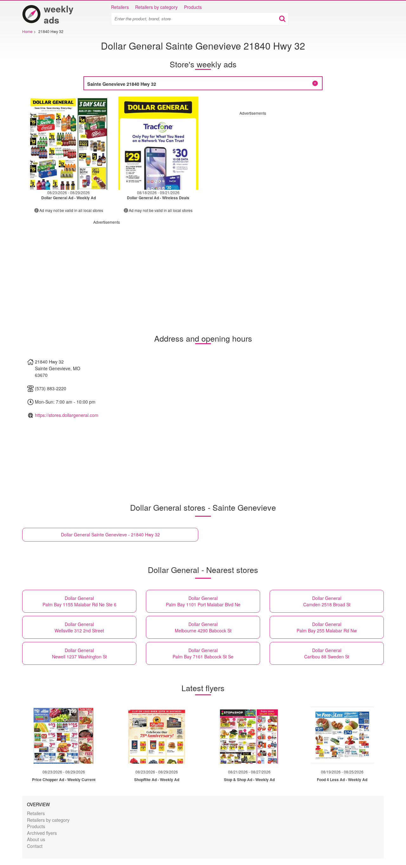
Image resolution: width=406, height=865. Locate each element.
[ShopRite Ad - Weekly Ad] (156, 735)
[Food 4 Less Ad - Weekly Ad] (342, 735)
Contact (35, 845)
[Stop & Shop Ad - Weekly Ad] (249, 735)
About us (36, 839)
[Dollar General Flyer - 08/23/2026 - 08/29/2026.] (69, 143)
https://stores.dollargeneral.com (66, 415)
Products (193, 7)
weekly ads (59, 14)
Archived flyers (42, 832)
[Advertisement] (292, 160)
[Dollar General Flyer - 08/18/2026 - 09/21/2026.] (158, 143)
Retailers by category (156, 7)
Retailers (120, 7)
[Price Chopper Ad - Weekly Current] (63, 735)
